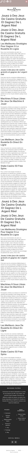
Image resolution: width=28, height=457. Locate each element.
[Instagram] (10, 1)
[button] (26, 1)
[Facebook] (7, 1)
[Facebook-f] (12, 442)
